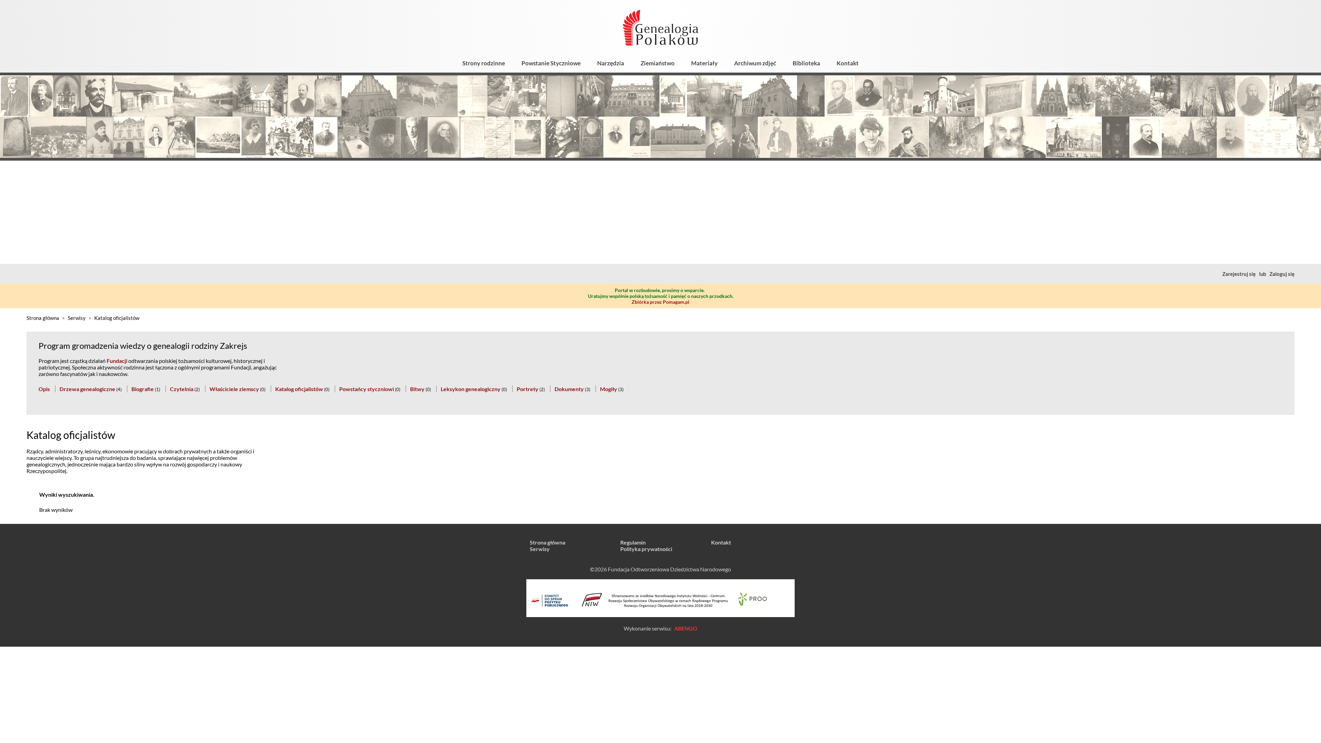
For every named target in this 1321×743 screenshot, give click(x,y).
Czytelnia (181, 389)
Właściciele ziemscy (234, 389)
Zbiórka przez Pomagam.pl (660, 302)
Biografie (142, 389)
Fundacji (117, 360)
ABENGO (685, 628)
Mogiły (608, 389)
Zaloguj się (1282, 274)
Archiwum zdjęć (755, 63)
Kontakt (848, 63)
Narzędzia (610, 63)
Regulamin (633, 542)
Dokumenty (569, 389)
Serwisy (77, 318)
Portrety (527, 389)
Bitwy (417, 389)
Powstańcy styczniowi (366, 389)
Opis (44, 389)
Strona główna (42, 318)
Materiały (704, 63)
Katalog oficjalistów (116, 318)
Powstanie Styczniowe (551, 63)
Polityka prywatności (646, 549)
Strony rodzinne (483, 63)
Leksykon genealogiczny (471, 389)
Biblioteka (806, 63)
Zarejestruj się (1239, 274)
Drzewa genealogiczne (87, 389)
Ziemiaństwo (658, 63)
